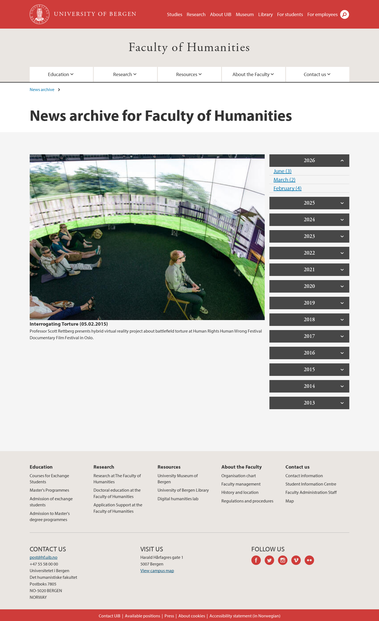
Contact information (304, 475)
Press (169, 616)
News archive (42, 89)
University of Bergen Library (183, 490)
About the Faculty (251, 74)
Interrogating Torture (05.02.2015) (69, 324)
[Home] (40, 14)
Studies (174, 14)
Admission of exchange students (51, 501)
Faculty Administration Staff (311, 492)
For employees (322, 14)
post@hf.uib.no (43, 557)
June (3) (283, 170)
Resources (186, 74)
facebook (258, 561)
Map (289, 501)
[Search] (344, 14)
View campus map (157, 570)
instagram (284, 561)
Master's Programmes (49, 490)
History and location (240, 492)
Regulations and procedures (247, 501)
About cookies (191, 616)
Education (58, 74)
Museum (245, 14)
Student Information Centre (310, 484)
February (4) (288, 188)
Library (265, 14)
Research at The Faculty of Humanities (117, 478)
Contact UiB (109, 616)
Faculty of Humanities (189, 48)
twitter (271, 561)
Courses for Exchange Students (49, 478)
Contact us (315, 74)
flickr (311, 561)
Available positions (142, 616)
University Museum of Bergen (178, 478)
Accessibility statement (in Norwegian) (245, 616)
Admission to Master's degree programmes (50, 516)
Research (196, 14)
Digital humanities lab (178, 498)
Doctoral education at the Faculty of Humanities (117, 493)
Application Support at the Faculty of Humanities (118, 508)
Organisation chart (238, 475)
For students (290, 14)
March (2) (284, 179)
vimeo (298, 561)
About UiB (220, 14)
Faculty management (241, 484)
